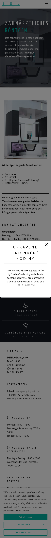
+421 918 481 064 (25, 285)
